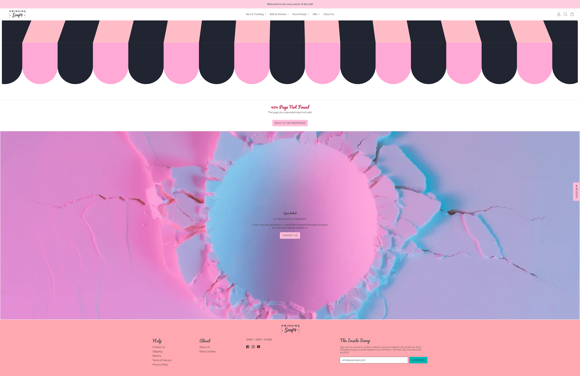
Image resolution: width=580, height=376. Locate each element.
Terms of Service (162, 360)
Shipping (157, 351)
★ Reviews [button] (576, 191)
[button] (565, 14)
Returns (157, 355)
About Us (329, 14)
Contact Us (159, 347)
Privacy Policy (160, 364)
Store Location (207, 351)
